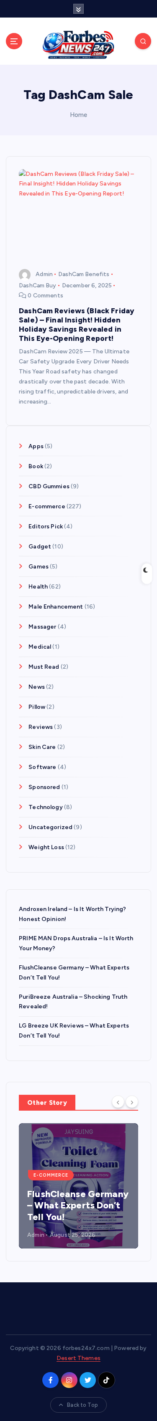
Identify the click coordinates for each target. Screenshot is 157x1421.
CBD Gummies (48, 486)
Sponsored (44, 787)
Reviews (40, 727)
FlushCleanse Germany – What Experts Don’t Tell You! (78, 1205)
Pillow (36, 706)
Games (38, 566)
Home (79, 115)
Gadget (39, 546)
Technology (45, 807)
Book (35, 466)
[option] (78, 1185)
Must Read (43, 666)
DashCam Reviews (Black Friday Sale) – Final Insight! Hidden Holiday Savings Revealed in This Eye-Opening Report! (76, 324)
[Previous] (118, 1102)
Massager (42, 626)
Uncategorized (50, 827)
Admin (44, 274)
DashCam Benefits (83, 274)
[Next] (132, 1102)
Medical (39, 646)
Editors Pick (45, 526)
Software (42, 767)
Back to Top (82, 1405)
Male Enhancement (55, 606)
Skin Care (42, 747)
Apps (36, 446)
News (36, 686)
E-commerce (46, 506)
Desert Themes (78, 1358)
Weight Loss (46, 847)
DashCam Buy (38, 285)
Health (38, 586)
